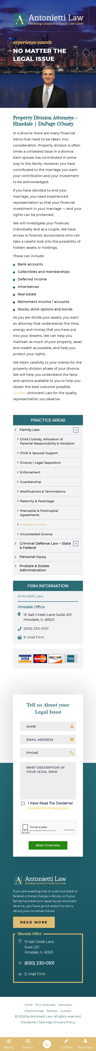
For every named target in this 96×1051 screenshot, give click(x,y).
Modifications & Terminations (42, 491)
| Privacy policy (57, 808)
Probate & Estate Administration (34, 568)
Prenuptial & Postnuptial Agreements (39, 513)
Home (28, 1004)
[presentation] (48, 827)
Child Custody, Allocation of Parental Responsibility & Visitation (47, 441)
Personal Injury (33, 556)
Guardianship (30, 482)
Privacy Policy (65, 1022)
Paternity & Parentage (37, 501)
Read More (34, 922)
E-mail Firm (34, 637)
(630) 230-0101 (36, 629)
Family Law (30, 429)
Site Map (45, 1022)
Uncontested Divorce (36, 534)
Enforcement (30, 472)
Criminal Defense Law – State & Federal (45, 545)
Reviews (52, 1011)
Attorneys (65, 1004)
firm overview (45, 1004)
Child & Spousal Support (39, 453)
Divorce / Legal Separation (40, 462)
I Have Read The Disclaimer (50, 805)
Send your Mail (48, 845)
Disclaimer (36, 808)
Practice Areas (34, 1011)
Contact (19, 393)
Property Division (33, 524)
